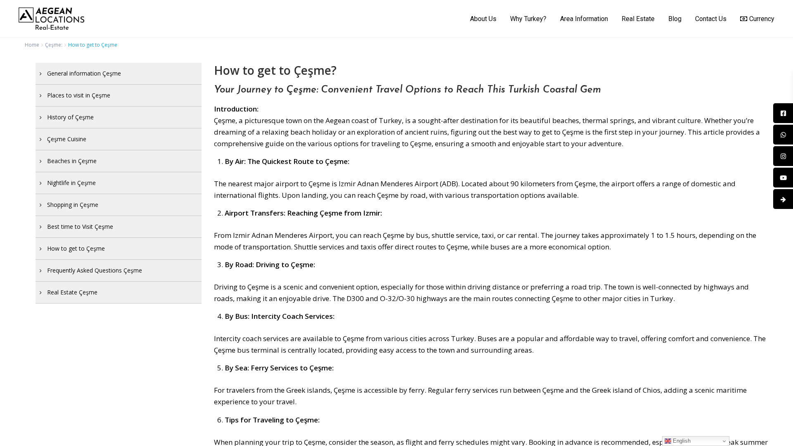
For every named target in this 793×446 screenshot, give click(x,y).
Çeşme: (53, 44)
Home (32, 44)
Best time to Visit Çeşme (80, 226)
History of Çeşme (70, 117)
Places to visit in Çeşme (78, 95)
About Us (483, 19)
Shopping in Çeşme (72, 205)
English (681, 441)
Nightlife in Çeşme (71, 183)
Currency (761, 19)
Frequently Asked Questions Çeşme (94, 270)
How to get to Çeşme (76, 248)
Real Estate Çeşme (72, 292)
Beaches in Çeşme (72, 161)
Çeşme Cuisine (66, 139)
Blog (674, 19)
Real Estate (638, 19)
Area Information (584, 19)
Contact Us (711, 19)
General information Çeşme (84, 73)
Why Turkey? (528, 19)
